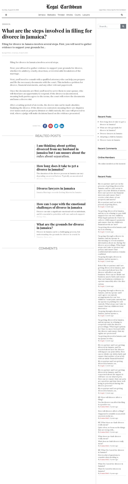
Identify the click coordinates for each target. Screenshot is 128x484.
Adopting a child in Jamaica (111, 137)
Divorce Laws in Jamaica (110, 140)
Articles (69, 15)
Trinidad (61, 15)
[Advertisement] (112, 72)
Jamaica (41, 15)
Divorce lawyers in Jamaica (111, 133)
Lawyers (86, 15)
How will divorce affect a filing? (111, 411)
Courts (77, 15)
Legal (102, 207)
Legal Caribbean (64, 6)
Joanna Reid (104, 407)
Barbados (51, 15)
